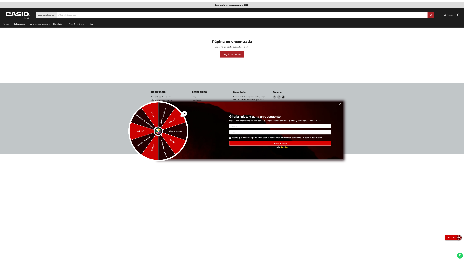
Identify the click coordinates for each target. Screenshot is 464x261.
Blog (91, 24)
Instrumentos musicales (39, 24)
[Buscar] (431, 15)
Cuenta (153, 107)
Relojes (6, 24)
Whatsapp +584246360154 (161, 100)
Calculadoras (19, 24)
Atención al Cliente (77, 24)
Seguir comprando (232, 54)
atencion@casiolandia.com (160, 96)
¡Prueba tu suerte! (280, 143)
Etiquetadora (58, 24)
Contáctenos (155, 110)
